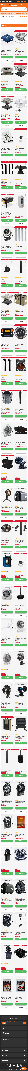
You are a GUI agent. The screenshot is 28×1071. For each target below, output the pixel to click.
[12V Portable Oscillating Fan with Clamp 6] (21, 669)
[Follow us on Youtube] (14, 1065)
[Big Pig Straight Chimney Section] (21, 408)
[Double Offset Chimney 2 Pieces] (7, 363)
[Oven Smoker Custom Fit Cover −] (20, 755)
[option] (7, 36)
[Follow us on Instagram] (10, 1065)
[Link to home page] (14, 5)
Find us (14, 1039)
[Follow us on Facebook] (7, 1065)
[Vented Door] (7, 526)
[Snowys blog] (21, 1065)
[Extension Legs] (20, 232)
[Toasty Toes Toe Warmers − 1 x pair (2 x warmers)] (20, 983)
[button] (3, 40)
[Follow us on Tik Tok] (17, 1065)
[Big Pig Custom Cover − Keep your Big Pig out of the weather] (21, 604)
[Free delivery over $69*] (7, 13)
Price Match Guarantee (19, 315)
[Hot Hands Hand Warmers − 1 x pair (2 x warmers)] (7, 983)
